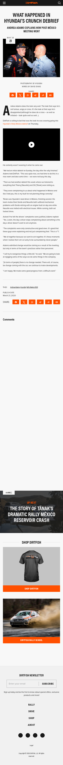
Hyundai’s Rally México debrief (15, 124)
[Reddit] (43, 95)
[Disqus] (31, 436)
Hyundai (23, 287)
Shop (31, 718)
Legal (31, 745)
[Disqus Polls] (31, 359)
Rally (31, 704)
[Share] (13, 95)
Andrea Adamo (15, 287)
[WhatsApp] (28, 95)
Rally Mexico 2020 (32, 287)
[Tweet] (20, 95)
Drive (31, 711)
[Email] (50, 95)
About (31, 724)
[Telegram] (35, 95)
